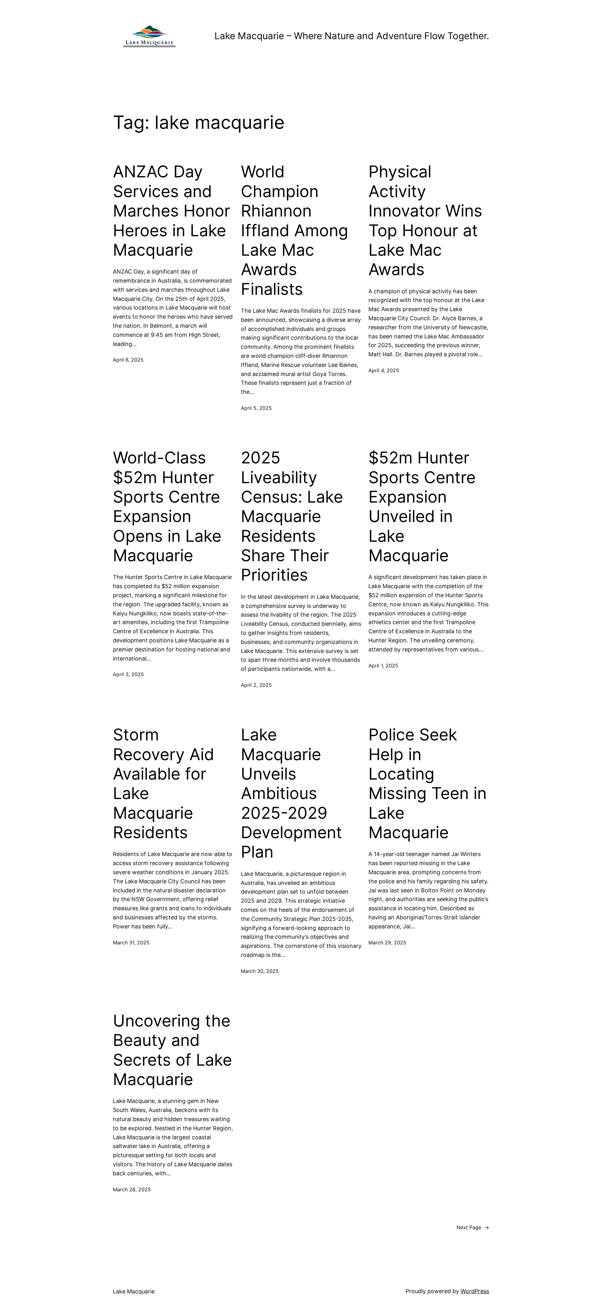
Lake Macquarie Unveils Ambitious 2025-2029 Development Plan (291, 793)
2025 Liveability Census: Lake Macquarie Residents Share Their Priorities (292, 516)
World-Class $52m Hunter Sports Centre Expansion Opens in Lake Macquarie (167, 506)
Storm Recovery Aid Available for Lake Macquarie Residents (163, 783)
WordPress (475, 1291)
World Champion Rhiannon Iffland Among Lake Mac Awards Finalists (294, 230)
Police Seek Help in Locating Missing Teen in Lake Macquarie (427, 783)
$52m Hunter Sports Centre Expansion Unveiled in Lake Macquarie (422, 506)
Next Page (473, 1227)
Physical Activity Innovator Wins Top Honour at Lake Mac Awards (425, 220)
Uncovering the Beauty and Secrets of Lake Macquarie (172, 1050)
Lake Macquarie (134, 1291)
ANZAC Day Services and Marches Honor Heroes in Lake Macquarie (171, 211)
